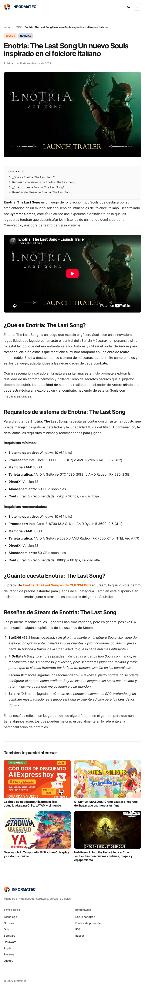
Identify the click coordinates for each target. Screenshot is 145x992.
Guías (7, 929)
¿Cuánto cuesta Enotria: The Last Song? (38, 187)
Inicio (7, 27)
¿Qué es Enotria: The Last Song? (33, 177)
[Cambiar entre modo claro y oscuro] (128, 6)
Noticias (9, 923)
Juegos (8, 960)
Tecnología (11, 916)
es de (57, 585)
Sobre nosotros (85, 916)
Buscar (79, 935)
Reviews (9, 954)
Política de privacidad (88, 923)
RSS (77, 929)
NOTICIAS (25, 35)
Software (9, 935)
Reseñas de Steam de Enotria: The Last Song (41, 192)
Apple (7, 948)
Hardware (10, 941)
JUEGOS (17, 27)
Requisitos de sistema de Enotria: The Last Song (43, 182)
